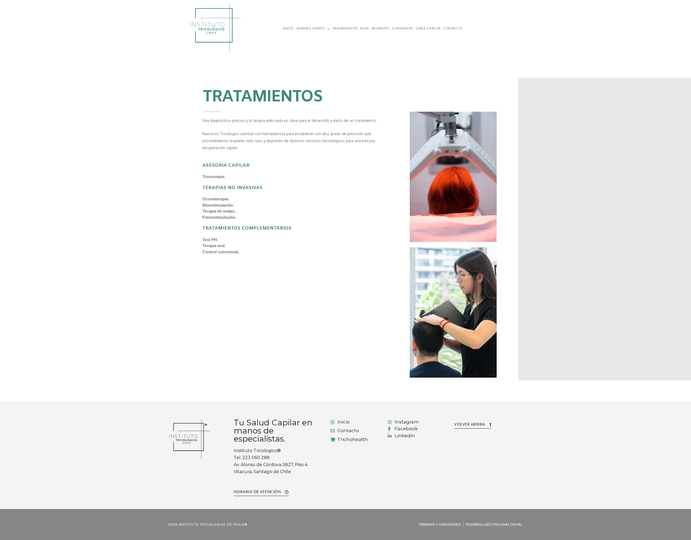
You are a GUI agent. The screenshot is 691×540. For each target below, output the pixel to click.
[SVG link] (215, 28)
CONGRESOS (402, 28)
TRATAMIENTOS (345, 28)
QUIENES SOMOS (310, 28)
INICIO (288, 28)
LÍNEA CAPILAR (428, 28)
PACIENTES (380, 28)
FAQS (364, 28)
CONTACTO (452, 28)
